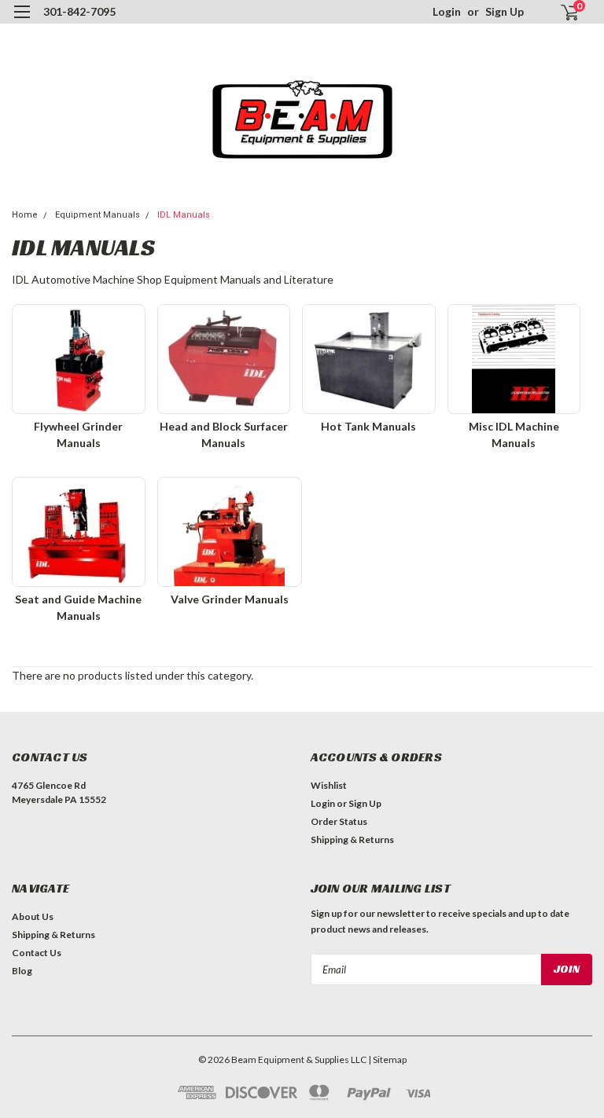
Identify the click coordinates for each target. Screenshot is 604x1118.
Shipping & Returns (352, 839)
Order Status (339, 821)
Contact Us (36, 953)
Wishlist (329, 785)
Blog (22, 971)
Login (447, 11)
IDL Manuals (183, 215)
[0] (563, 12)
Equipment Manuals (97, 215)
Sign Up (504, 11)
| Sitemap (387, 1059)
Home (25, 215)
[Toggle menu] (21, 21)
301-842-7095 (79, 11)
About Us (32, 916)
